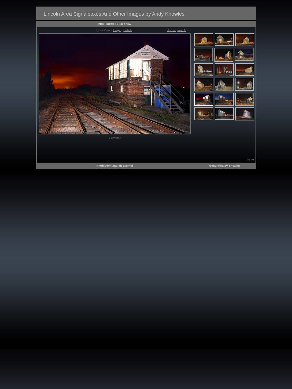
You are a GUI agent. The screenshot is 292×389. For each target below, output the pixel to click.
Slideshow (124, 23)
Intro (101, 23)
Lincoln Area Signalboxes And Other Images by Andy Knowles (114, 14)
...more (249, 159)
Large (117, 30)
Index (110, 23)
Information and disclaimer (114, 165)
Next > (181, 30)
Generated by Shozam (224, 165)
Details (127, 30)
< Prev (171, 30)
